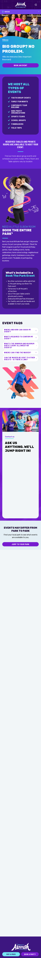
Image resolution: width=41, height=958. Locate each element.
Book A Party (30, 954)
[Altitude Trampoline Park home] (20, 5)
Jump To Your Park (20, 544)
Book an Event (20, 65)
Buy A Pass (11, 954)
